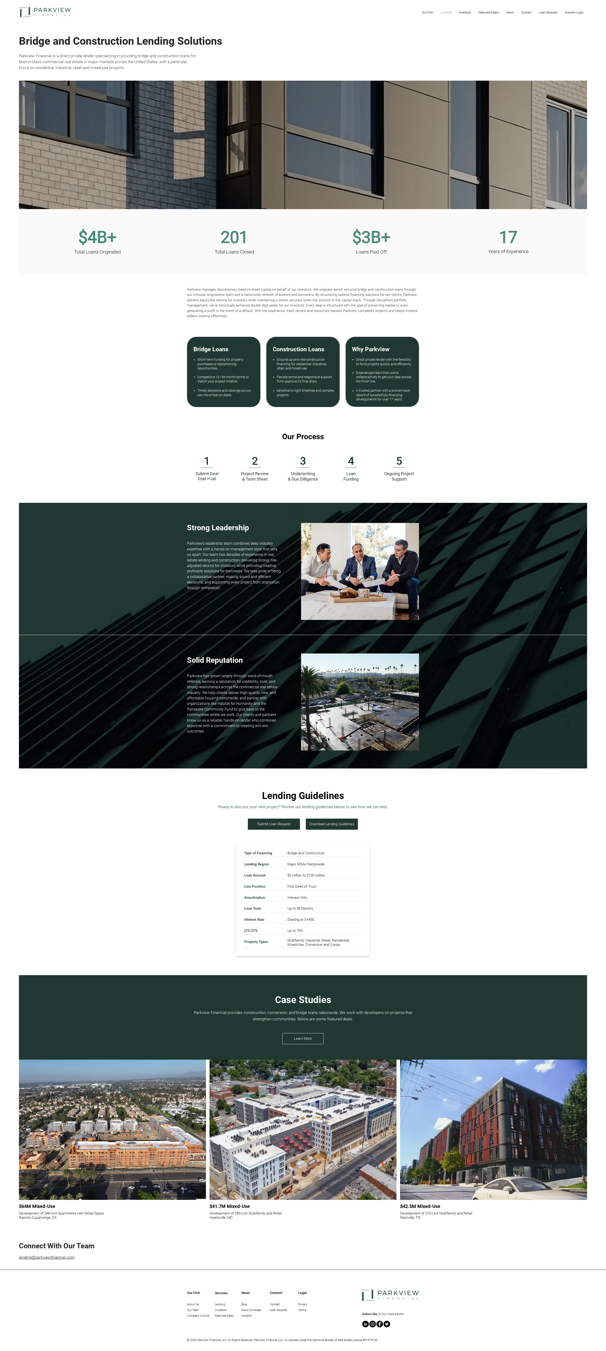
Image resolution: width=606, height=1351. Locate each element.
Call (213, 478)
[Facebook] (379, 1324)
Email (202, 478)
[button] (427, 12)
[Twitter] (386, 1324)
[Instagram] (372, 1324)
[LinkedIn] (365, 1324)
